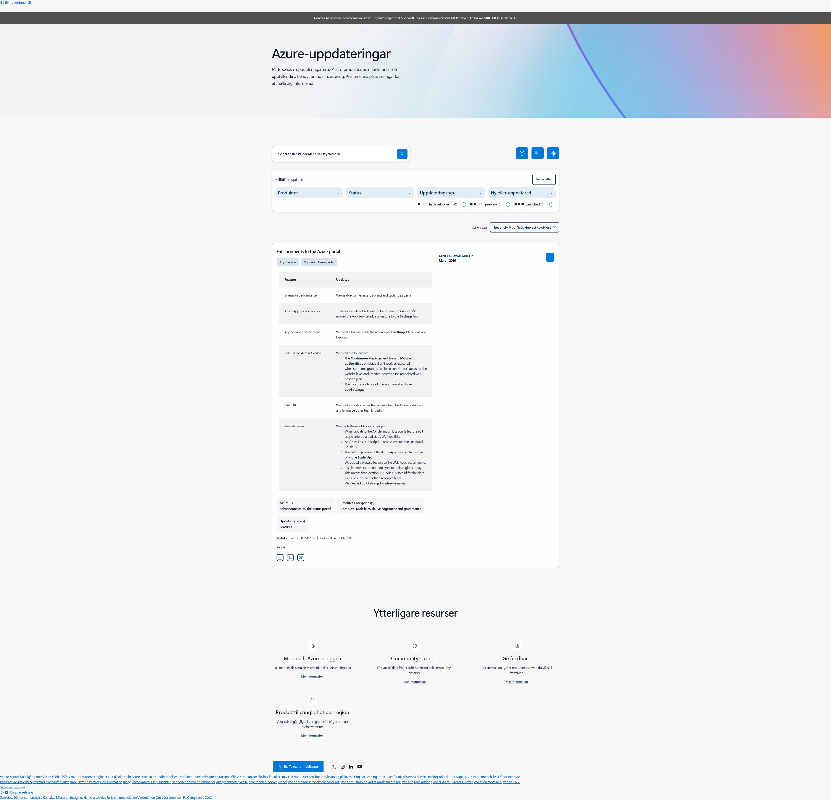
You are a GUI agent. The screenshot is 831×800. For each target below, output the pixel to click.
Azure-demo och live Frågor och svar (494, 776)
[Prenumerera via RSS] (537, 153)
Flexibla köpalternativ (272, 776)
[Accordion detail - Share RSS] (290, 557)
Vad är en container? (488, 781)
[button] (522, 153)
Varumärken (146, 797)
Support (462, 776)
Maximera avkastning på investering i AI (337, 776)
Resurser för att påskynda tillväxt (403, 776)
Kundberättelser (166, 776)
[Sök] (402, 154)
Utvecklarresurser (144, 781)
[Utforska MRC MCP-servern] (553, 153)
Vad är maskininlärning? (384, 781)
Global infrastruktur (65, 776)
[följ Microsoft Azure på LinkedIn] (351, 766)
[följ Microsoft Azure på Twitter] (334, 766)
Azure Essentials (143, 776)
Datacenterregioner (93, 776)
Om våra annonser (169, 797)
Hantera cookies (95, 797)
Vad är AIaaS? (442, 781)
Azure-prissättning (205, 776)
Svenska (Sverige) (12, 787)
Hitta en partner (88, 781)
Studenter (164, 781)
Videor (282, 781)
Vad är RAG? (511, 781)
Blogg (127, 781)
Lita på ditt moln (119, 776)
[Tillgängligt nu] (551, 204)
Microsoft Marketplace (61, 781)
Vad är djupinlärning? (417, 781)
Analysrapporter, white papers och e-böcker (246, 781)
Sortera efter (479, 227)
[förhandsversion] (508, 204)
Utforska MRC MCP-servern (491, 18)
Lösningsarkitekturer (441, 776)
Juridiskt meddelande (122, 797)
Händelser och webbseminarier (193, 781)
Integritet (76, 797)
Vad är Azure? (9, 776)
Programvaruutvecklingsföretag (22, 781)
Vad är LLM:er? (462, 781)
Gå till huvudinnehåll (15, 2)
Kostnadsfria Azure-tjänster (238, 776)
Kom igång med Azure (35, 776)
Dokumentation (111, 781)
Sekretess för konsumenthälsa (21, 797)
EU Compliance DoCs (197, 797)
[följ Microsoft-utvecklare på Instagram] (342, 766)
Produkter (185, 776)
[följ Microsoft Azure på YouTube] (359, 766)
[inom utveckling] (463, 204)
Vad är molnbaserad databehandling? (314, 781)
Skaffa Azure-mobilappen (301, 766)
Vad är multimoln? (354, 781)
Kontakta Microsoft (56, 797)
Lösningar (373, 776)
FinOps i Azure (298, 776)
